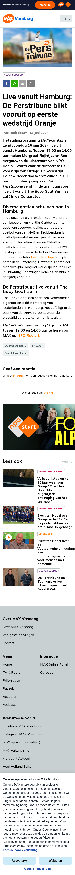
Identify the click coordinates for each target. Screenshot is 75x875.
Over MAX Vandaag (18, 627)
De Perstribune (15, 345)
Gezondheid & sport (51, 471)
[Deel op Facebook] (6, 83)
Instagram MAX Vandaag (22, 734)
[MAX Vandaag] (18, 19)
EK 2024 (37, 345)
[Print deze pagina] (31, 83)
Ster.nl (48, 392)
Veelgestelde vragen (18, 635)
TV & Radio (11, 672)
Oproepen (47, 672)
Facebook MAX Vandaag (22, 726)
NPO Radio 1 (28, 335)
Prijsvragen (11, 680)
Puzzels (8, 688)
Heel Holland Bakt (17, 766)
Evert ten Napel (43, 257)
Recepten (10, 696)
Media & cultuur (14, 74)
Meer (65, 461)
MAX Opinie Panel (54, 664)
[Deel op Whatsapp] (14, 83)
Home (7, 664)
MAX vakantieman (17, 750)
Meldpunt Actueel (16, 758)
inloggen (19, 375)
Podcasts (9, 704)
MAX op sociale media (20, 742)
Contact (8, 643)
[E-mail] (22, 83)
